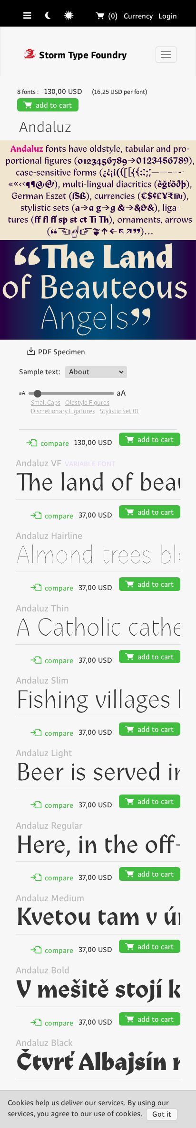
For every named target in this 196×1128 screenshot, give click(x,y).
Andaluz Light (44, 753)
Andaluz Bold (42, 970)
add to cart (48, 105)
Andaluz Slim (42, 680)
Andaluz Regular (49, 826)
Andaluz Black (44, 1043)
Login (167, 16)
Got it (161, 1114)
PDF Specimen (56, 352)
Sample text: (39, 372)
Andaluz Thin (42, 608)
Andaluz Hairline (49, 536)
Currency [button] (138, 16)
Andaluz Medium (50, 898)
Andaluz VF (38, 463)
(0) (107, 16)
